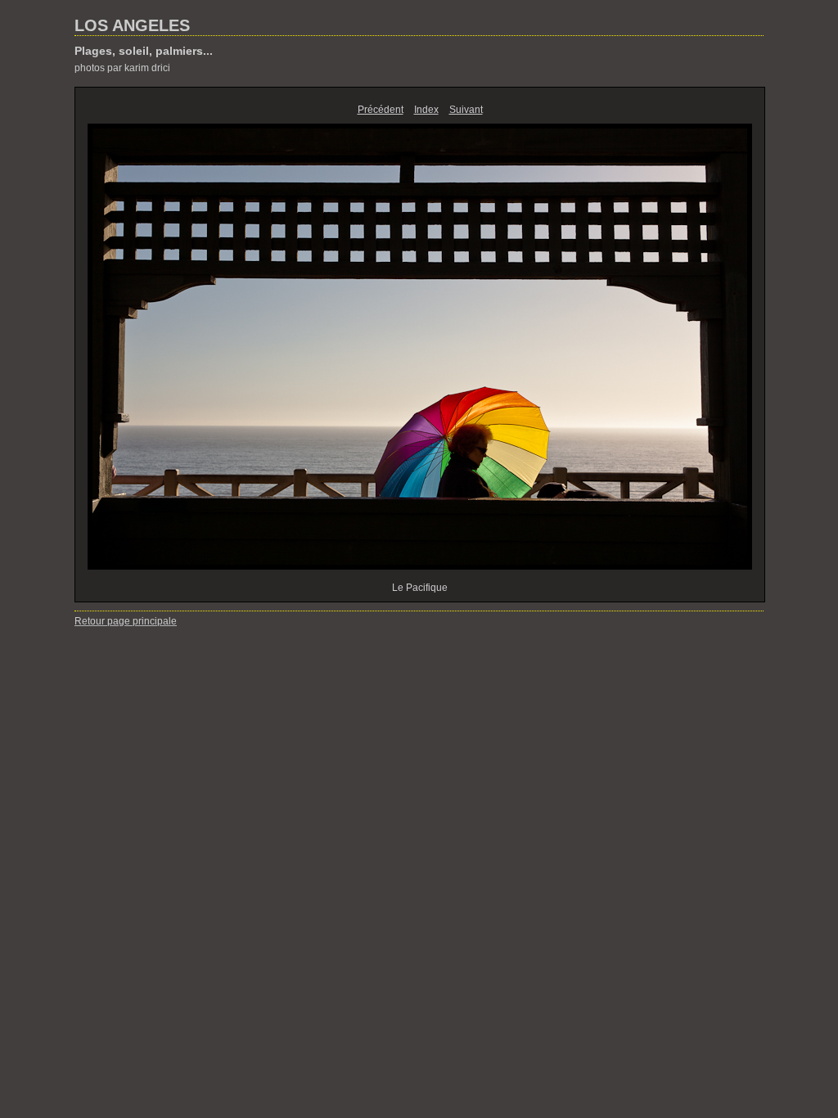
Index (426, 109)
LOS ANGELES (132, 25)
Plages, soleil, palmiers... (143, 50)
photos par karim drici (122, 68)
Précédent (380, 109)
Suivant (466, 109)
